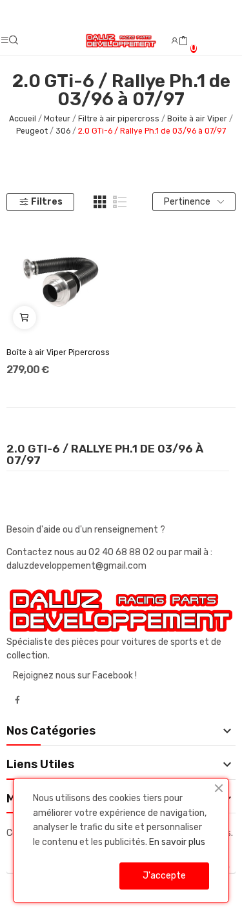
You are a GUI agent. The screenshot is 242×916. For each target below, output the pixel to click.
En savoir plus (177, 842)
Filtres (47, 201)
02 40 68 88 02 (122, 552)
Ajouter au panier (24, 317)
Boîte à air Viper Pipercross (58, 352)
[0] (183, 41)
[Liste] (120, 202)
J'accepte (164, 875)
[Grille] (100, 202)
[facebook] (17, 700)
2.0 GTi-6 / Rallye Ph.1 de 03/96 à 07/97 (104, 455)
